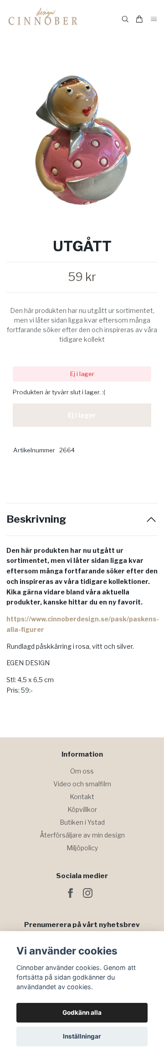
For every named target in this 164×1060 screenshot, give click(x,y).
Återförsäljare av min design (82, 835)
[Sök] (125, 19)
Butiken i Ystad (82, 822)
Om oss (82, 771)
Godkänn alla (82, 1012)
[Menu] (154, 19)
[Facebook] (70, 893)
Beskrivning (36, 519)
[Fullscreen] (82, 140)
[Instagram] (87, 893)
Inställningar (82, 1036)
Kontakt (82, 796)
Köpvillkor (82, 809)
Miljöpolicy (82, 848)
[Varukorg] (139, 19)
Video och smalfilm (82, 784)
